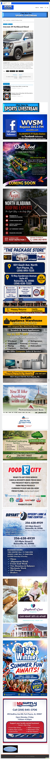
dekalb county (12, 71)
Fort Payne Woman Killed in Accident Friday (19, 86)
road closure (21, 71)
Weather (41, 7)
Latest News (5, 24)
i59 (16, 71)
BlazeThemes (32, 756)
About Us (37, 7)
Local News (10, 24)
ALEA (7, 71)
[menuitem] (1, 1)
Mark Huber (5, 29)
